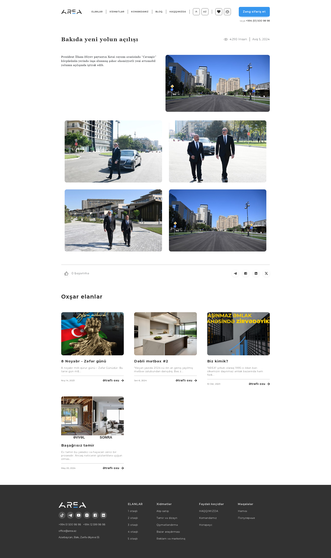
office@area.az (67, 530)
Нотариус (205, 524)
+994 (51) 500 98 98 (255, 20)
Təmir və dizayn (167, 518)
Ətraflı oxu (111, 380)
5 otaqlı (133, 538)
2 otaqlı (133, 518)
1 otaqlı (132, 511)
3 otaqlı (133, 524)
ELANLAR (97, 11)
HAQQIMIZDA (177, 11)
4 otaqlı (133, 531)
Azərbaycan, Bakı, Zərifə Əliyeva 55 (79, 537)
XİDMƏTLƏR (116, 11)
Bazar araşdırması (168, 531)
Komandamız (140, 11)
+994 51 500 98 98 (70, 524)
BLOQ (159, 11)
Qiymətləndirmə (167, 524)
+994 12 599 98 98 (94, 524)
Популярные (246, 518)
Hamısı (242, 511)
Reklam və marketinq (171, 538)
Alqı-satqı (163, 511)
